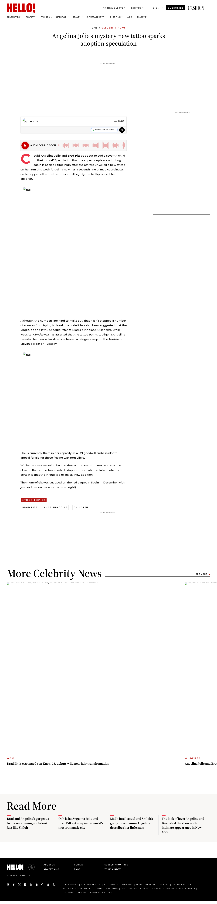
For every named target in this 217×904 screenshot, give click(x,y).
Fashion (45, 17)
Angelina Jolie (51, 155)
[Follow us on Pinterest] (42, 884)
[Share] (122, 130)
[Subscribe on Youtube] (31, 884)
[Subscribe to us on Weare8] (48, 884)
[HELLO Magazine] (21, 8)
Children (81, 507)
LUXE (129, 17)
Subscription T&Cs (115, 865)
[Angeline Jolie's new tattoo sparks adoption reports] (196, 8)
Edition (137, 8)
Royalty (30, 17)
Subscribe (176, 8)
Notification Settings (77, 888)
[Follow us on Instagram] (8, 884)
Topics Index (113, 869)
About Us (49, 865)
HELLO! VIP (141, 17)
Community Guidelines (118, 884)
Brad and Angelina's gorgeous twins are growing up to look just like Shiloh (28, 823)
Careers (68, 892)
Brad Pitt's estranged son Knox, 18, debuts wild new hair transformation (58, 763)
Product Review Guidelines (94, 892)
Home (94, 28)
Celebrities (13, 17)
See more (201, 574)
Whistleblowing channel (152, 884)
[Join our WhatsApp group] (54, 884)
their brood (45, 160)
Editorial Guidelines (135, 888)
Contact (79, 865)
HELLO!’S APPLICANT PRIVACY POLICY (173, 888)
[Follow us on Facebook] (14, 884)
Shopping (115, 17)
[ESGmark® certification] (30, 867)
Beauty (76, 17)
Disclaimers (70, 884)
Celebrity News (114, 28)
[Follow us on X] (19, 884)
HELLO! (34, 121)
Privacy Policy (182, 884)
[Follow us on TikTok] (25, 884)
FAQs (77, 869)
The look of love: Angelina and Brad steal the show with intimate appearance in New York (183, 825)
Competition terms (106, 888)
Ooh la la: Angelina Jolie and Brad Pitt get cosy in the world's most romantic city (80, 823)
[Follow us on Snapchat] (36, 884)
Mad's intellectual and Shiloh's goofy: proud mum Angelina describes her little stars (131, 823)
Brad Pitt (74, 155)
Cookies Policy (91, 884)
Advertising (51, 869)
